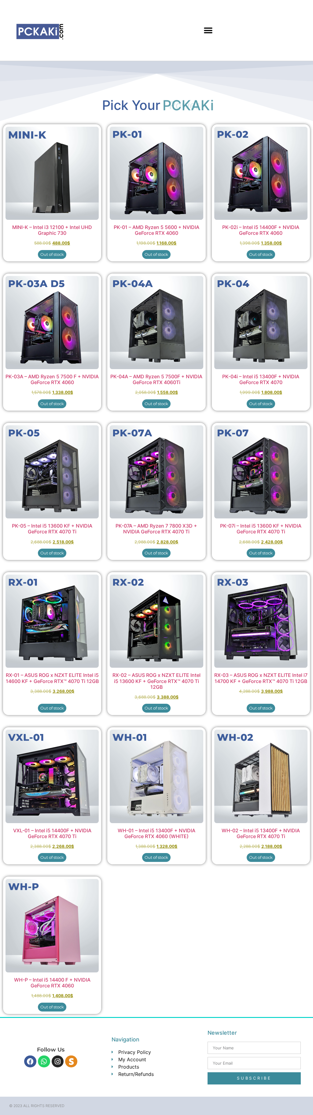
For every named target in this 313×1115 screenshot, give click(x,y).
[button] (208, 30)
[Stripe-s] (71, 1061)
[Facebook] (30, 1061)
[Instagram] (58, 1061)
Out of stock (52, 254)
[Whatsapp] (44, 1061)
